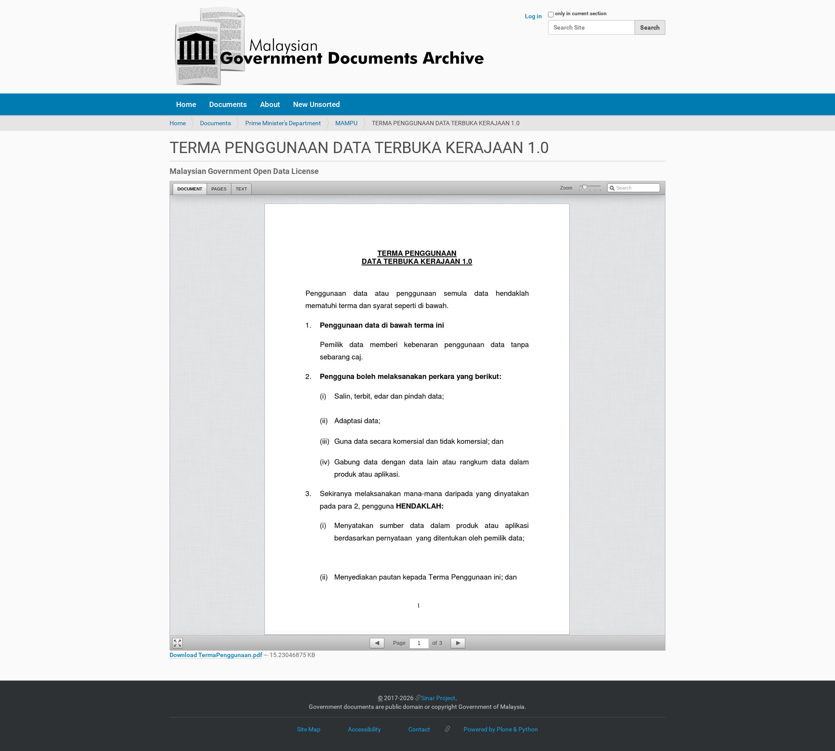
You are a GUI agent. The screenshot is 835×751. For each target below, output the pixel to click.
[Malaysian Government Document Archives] (327, 47)
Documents (228, 104)
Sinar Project (438, 697)
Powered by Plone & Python (501, 729)
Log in (533, 16)
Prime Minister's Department (283, 123)
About (270, 104)
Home (186, 104)
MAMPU (346, 123)
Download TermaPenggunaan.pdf (216, 654)
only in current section (581, 13)
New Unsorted (316, 104)
